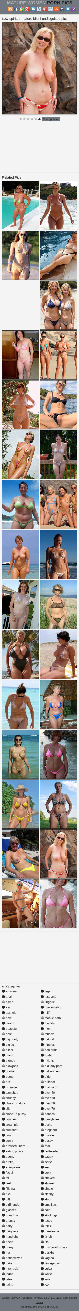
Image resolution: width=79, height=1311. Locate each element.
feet (8, 1183)
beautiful (11, 1028)
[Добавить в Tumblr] (62, 9)
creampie (11, 1124)
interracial (12, 1268)
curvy (9, 1140)
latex (8, 1279)
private (49, 1135)
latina (9, 1284)
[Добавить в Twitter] (68, 9)
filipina (10, 1188)
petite (48, 1124)
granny (10, 1220)
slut (46, 1199)
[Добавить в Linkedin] (33, 9)
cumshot (11, 1130)
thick (47, 1226)
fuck (8, 1194)
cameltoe (11, 1092)
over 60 (49, 1103)
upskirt (49, 1252)
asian (9, 1002)
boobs (9, 1071)
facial (9, 1172)
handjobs (11, 1236)
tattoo (48, 1220)
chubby (10, 1098)
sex (46, 1167)
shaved (49, 1178)
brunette (11, 1087)
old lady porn (53, 1066)
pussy (48, 1140)
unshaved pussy (55, 1247)
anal (8, 996)
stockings (51, 1215)
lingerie (49, 1002)
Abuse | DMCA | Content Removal (22, 1297)
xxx (46, 1284)
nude (48, 1055)
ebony (9, 1156)
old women (52, 1071)
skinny (48, 1194)
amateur (11, 991)
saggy (48, 1156)
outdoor (49, 1082)
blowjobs (11, 1066)
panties (49, 1114)
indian (9, 1263)
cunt (8, 1135)
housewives (13, 1258)
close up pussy (15, 1114)
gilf (7, 1199)
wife (47, 1279)
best (8, 1034)
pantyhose (51, 1119)
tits (46, 1242)
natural (49, 1039)
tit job (48, 1236)
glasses (10, 1210)
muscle (49, 1034)
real (47, 1146)
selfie (48, 1162)
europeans (12, 1167)
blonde (10, 1060)
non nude (51, 1050)
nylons (49, 1060)
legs (47, 991)
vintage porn (53, 1263)
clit (7, 1108)
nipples (49, 1044)
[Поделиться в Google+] (27, 9)
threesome (51, 1231)
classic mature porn (18, 1103)
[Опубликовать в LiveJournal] (39, 9)
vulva (48, 1268)
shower (49, 1183)
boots (9, 1076)
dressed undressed (18, 1146)
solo (47, 1210)
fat (7, 1178)
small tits (50, 1204)
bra (7, 1082)
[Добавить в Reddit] (50, 9)
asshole (10, 1012)
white (48, 1274)
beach (9, 1023)
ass (8, 1007)
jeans (9, 1274)
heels (9, 1242)
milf (46, 1012)
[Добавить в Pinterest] (45, 9)
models (49, 1023)
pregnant (50, 1130)
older (48, 1076)
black (9, 1055)
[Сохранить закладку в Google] (22, 9)
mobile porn (52, 1018)
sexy (47, 1172)
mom (47, 1028)
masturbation (53, 1007)
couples (10, 1119)
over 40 (49, 1092)
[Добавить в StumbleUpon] (56, 9)
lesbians (50, 996)
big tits (10, 1044)
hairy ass (11, 1231)
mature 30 (51, 1087)
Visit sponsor (51, 119)
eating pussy (14, 1151)
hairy (8, 1226)
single (48, 1188)
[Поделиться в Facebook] (16, 9)
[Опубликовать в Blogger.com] (10, 9)
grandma (11, 1215)
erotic (9, 1162)
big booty (11, 1039)
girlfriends (12, 1204)
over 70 (49, 1108)
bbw (8, 1018)
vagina (49, 1258)
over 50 (49, 1098)
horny (9, 1247)
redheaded (51, 1151)
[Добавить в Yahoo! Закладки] (73, 9)
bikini (9, 1050)
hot (7, 1252)
